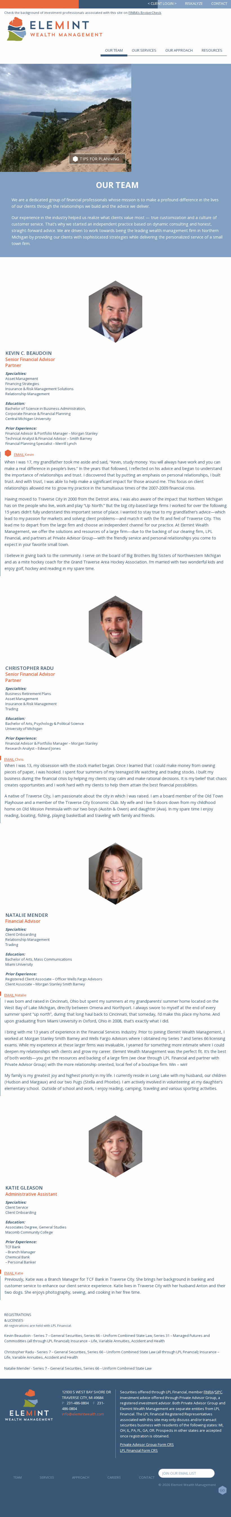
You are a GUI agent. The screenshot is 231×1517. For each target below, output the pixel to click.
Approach (80, 1477)
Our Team (114, 50)
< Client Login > (162, 3)
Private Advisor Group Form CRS (147, 1444)
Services (47, 1477)
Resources (212, 50)
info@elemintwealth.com (83, 1414)
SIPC (218, 1391)
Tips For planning (99, 159)
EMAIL (19, 454)
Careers (114, 1477)
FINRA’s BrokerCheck (144, 12)
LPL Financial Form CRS (139, 1450)
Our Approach (179, 50)
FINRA (208, 1391)
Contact (219, 3)
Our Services (144, 50)
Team (17, 1477)
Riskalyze (194, 3)
